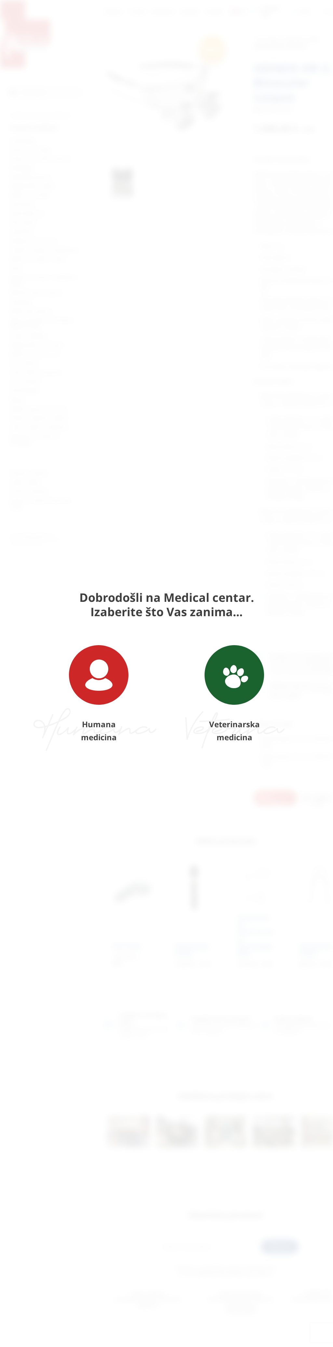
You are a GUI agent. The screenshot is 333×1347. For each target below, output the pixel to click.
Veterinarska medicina (234, 731)
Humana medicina (99, 731)
